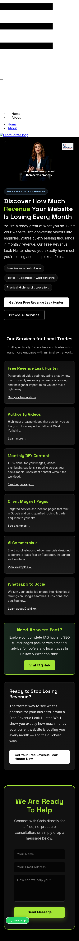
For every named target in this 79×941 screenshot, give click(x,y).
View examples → (20, 567)
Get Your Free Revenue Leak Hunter (36, 302)
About (16, 117)
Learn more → (17, 438)
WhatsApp (20, 920)
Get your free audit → (22, 397)
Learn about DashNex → (24, 608)
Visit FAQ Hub (39, 665)
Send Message (40, 912)
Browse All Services (24, 315)
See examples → (19, 525)
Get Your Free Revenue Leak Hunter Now (36, 757)
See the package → (21, 484)
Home (12, 124)
